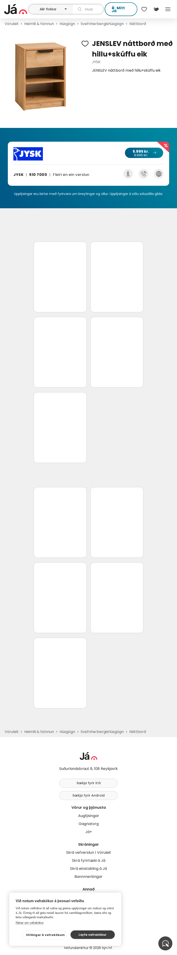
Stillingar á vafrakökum (45, 935)
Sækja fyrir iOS (89, 783)
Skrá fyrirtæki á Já (88, 860)
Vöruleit (12, 23)
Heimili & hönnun (39, 23)
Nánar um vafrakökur (30, 922)
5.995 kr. (141, 153)
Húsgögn (67, 23)
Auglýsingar (88, 815)
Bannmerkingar (88, 876)
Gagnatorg (89, 823)
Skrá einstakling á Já (88, 868)
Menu (168, 9)
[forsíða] (15, 9)
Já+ (88, 831)
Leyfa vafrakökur (92, 935)
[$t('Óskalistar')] (144, 9)
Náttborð (137, 23)
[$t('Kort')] (156, 9)
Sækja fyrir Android (88, 795)
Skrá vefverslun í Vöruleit (88, 852)
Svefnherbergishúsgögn (102, 23)
